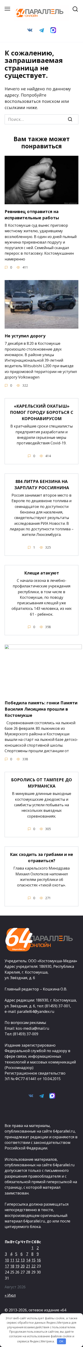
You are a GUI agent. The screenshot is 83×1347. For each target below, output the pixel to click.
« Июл (10, 1295)
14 (28, 1260)
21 (28, 1266)
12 (17, 1260)
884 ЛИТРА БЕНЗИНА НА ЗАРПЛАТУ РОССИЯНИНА (41, 484)
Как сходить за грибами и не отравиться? (41, 857)
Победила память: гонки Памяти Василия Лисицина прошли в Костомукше (41, 709)
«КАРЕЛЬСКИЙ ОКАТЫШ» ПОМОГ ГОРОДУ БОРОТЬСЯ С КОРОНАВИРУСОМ (41, 412)
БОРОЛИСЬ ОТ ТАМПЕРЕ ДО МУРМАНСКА (41, 783)
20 (23, 1266)
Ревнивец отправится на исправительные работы (32, 214)
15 (33, 1260)
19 (17, 1266)
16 (39, 1260)
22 (33, 1266)
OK (61, 1341)
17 (7, 1266)
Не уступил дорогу (25, 336)
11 (12, 1260)
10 (7, 1260)
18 (12, 1266)
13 (23, 1260)
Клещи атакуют (41, 573)
